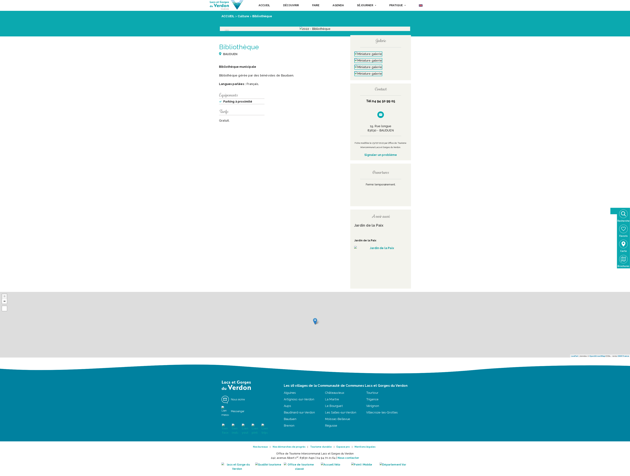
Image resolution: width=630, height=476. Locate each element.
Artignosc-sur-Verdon (299, 399)
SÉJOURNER (365, 5)
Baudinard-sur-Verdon (299, 412)
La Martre (332, 399)
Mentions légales (365, 446)
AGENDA (338, 5)
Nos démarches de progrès (289, 446)
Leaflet (574, 356)
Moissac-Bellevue (337, 419)
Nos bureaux (260, 446)
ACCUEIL (264, 5)
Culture (243, 16)
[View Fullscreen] (4, 308)
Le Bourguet (334, 406)
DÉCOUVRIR (291, 5)
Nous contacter (348, 457)
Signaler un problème (380, 155)
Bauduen (290, 419)
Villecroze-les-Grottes (382, 412)
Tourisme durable (321, 446)
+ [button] (4, 296)
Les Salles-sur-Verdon (340, 412)
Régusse (331, 425)
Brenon (289, 425)
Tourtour (372, 392)
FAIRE (316, 5)
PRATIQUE (396, 5)
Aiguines (290, 392)
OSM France (623, 356)
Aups (287, 406)
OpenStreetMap (597, 356)
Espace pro (343, 446)
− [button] (4, 301)
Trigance (372, 399)
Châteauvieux (334, 392)
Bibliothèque (262, 16)
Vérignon (372, 406)
